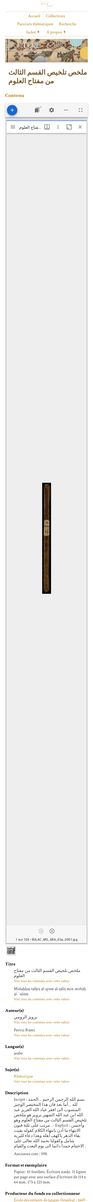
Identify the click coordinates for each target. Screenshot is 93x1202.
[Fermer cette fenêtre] (80, 126)
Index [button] (31, 32)
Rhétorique (23, 1076)
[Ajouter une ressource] (12, 110)
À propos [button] (54, 32)
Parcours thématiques (35, 24)
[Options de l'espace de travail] (66, 110)
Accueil (34, 16)
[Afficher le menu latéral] (12, 126)
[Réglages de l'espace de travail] (51, 110)
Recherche (67, 24)
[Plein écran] (80, 110)
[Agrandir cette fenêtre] (69, 126)
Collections (55, 16)
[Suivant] (52, 931)
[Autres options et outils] (58, 126)
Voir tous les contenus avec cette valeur (42, 981)
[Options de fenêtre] (47, 126)
